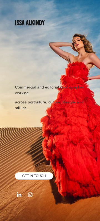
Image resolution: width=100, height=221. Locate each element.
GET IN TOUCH (34, 176)
